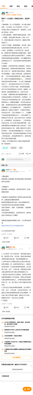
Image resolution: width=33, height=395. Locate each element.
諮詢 (25, 6)
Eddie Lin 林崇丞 (9, 169)
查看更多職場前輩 (17, 369)
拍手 (7, 238)
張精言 (8, 247)
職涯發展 (13, 148)
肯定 (17, 238)
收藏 (22, 153)
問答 (3, 6)
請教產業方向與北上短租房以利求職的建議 (16, 329)
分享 (29, 153)
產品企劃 (5, 148)
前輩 (11, 6)
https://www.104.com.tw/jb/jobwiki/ (12, 225)
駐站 (18, 6)
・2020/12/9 (22, 171)
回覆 (28, 238)
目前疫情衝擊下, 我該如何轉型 (13, 335)
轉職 (21, 148)
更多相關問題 (16, 357)
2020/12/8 (11, 12)
